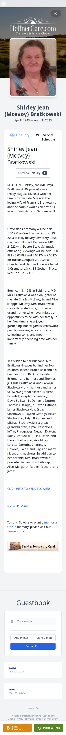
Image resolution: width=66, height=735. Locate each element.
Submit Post (33, 646)
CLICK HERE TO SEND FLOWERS (28, 489)
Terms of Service (43, 718)
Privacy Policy (23, 718)
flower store (15, 531)
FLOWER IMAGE (18, 506)
